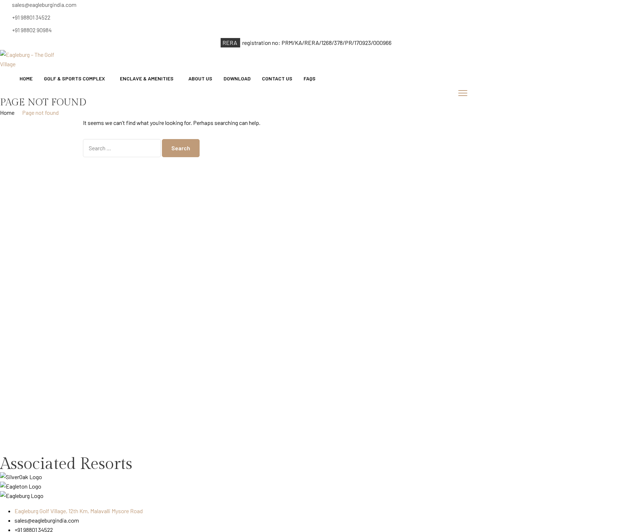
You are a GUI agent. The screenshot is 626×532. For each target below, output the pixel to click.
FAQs (310, 78)
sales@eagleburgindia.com (44, 4)
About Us (200, 78)
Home (26, 78)
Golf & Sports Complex (74, 78)
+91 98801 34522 (31, 17)
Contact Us (277, 78)
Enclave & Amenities (147, 78)
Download (237, 78)
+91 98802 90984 (32, 29)
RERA (224, 42)
